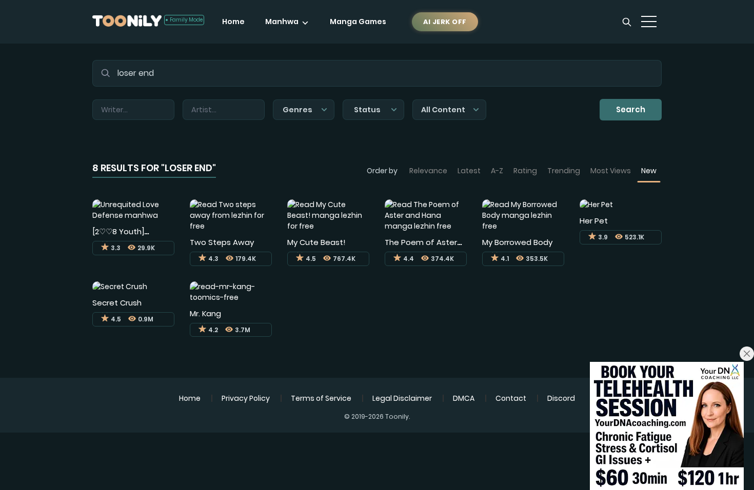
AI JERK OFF (445, 22)
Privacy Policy (246, 398)
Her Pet (594, 220)
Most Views (610, 171)
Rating (525, 171)
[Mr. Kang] (231, 291)
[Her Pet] (596, 204)
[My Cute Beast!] (328, 215)
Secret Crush (117, 302)
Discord (561, 398)
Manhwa (282, 21)
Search (630, 109)
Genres (297, 110)
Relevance (428, 171)
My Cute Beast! (316, 242)
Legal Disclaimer (402, 398)
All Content (443, 110)
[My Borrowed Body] (523, 215)
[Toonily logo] (127, 22)
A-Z (497, 171)
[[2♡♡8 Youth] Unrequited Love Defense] (133, 209)
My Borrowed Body (517, 242)
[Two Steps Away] (231, 215)
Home (233, 21)
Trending (563, 171)
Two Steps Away (222, 242)
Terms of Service (321, 398)
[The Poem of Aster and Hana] (426, 215)
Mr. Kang (205, 313)
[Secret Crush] (119, 286)
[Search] (627, 22)
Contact (510, 398)
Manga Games (358, 21)
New (649, 171)
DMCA (463, 398)
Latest (469, 171)
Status (367, 110)
